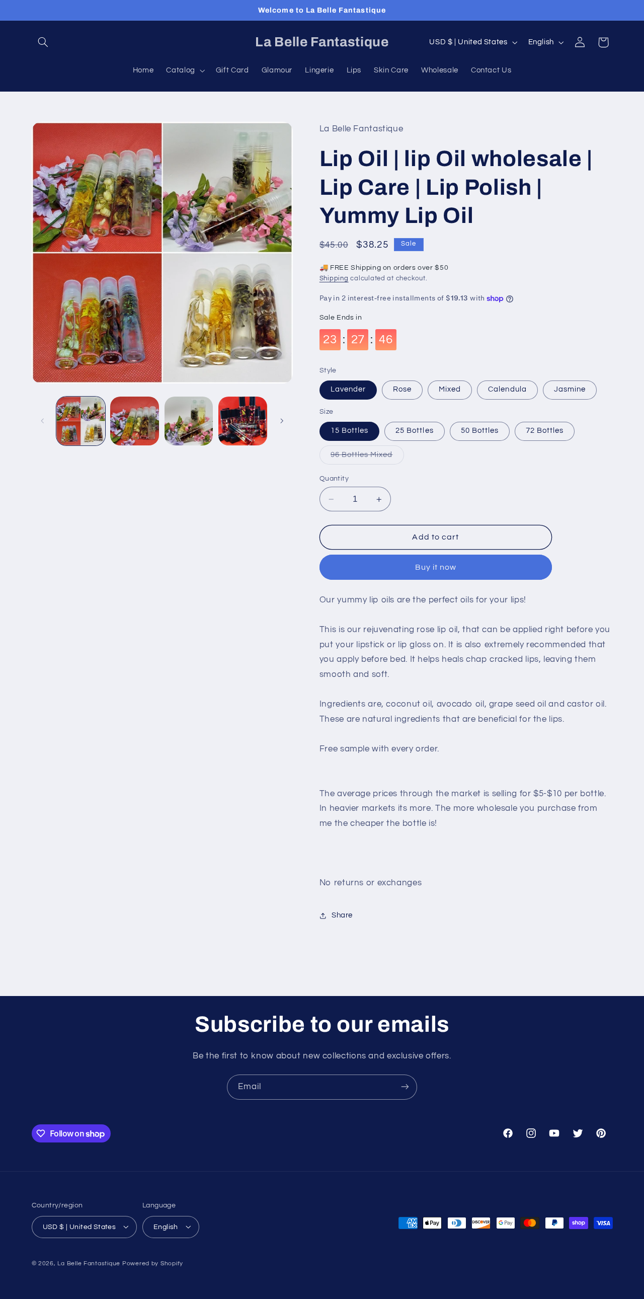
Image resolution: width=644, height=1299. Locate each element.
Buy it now (436, 567)
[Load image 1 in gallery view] (80, 421)
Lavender (348, 390)
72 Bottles (545, 431)
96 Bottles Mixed (367, 457)
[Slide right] (282, 421)
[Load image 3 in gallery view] (189, 421)
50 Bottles (480, 431)
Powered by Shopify (152, 1263)
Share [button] (342, 915)
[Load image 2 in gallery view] (134, 421)
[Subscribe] (405, 1087)
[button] (43, 42)
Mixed (450, 390)
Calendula (507, 390)
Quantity (334, 478)
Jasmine (570, 390)
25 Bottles (414, 431)
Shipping (334, 279)
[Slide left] (43, 421)
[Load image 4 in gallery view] (242, 421)
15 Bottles (350, 431)
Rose (402, 390)
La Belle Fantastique (89, 1263)
